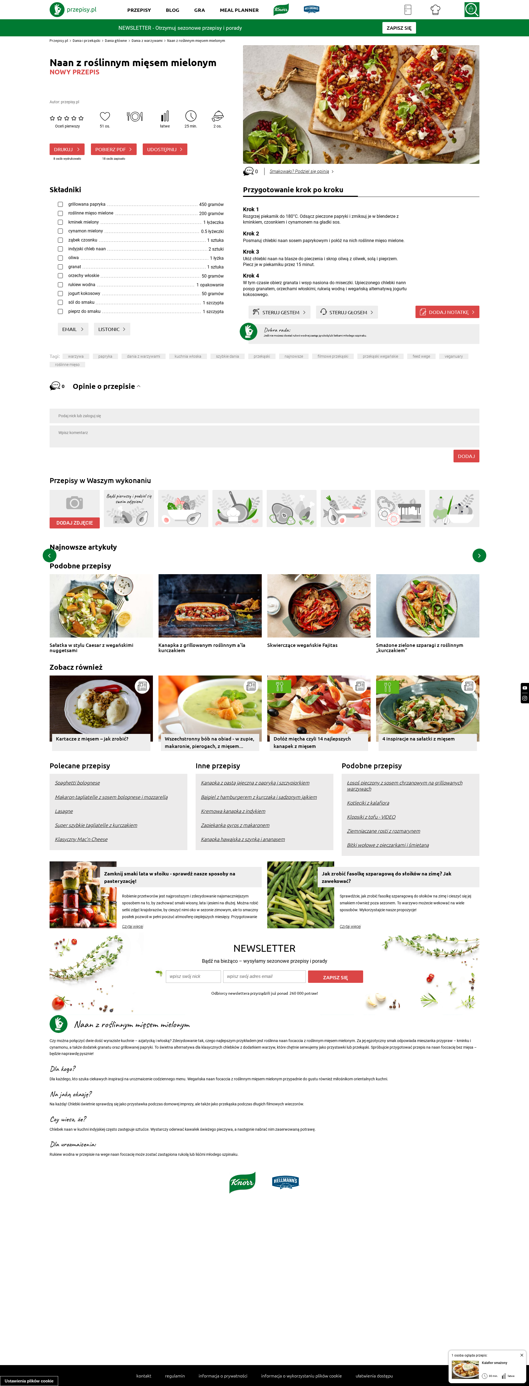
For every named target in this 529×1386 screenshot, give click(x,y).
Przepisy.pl (59, 40)
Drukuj (64, 149)
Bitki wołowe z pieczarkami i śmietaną (388, 845)
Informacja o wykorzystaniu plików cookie (301, 1375)
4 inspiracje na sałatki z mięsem (418, 738)
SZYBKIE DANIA (227, 356)
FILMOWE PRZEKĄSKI (333, 356)
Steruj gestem (281, 312)
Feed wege (421, 356)
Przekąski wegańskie (380, 356)
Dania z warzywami (147, 40)
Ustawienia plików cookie (29, 1381)
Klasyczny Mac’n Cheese (81, 839)
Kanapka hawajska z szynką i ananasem (243, 839)
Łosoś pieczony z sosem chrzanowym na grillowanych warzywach (404, 785)
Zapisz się (335, 977)
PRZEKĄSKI (262, 356)
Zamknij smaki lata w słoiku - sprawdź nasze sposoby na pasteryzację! (169, 877)
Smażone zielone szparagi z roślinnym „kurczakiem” (419, 647)
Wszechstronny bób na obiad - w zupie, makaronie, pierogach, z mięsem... (209, 742)
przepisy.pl (70, 102)
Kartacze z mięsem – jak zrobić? (92, 738)
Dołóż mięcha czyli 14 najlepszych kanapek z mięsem (312, 742)
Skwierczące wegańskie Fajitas (302, 645)
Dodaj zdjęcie (74, 523)
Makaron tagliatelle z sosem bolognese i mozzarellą (111, 797)
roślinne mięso (67, 364)
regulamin (175, 1375)
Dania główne (116, 40)
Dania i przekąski (86, 40)
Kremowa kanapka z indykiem (233, 811)
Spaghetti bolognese (77, 782)
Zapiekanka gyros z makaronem (235, 825)
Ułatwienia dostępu (374, 1375)
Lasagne (64, 811)
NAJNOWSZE (294, 356)
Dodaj (466, 456)
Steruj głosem (348, 312)
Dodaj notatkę (449, 312)
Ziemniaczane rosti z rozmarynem (383, 831)
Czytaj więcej (132, 926)
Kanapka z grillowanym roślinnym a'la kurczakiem (201, 647)
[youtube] (525, 688)
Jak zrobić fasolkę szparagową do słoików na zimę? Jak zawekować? (386, 877)
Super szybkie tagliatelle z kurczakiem (96, 825)
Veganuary (454, 356)
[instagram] (525, 698)
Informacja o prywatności (223, 1375)
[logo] (73, 9)
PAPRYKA (105, 356)
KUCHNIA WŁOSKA (188, 356)
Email (70, 329)
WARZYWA (76, 356)
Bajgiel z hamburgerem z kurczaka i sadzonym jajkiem (259, 797)
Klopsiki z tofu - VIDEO (371, 817)
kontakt (143, 1375)
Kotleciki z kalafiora (368, 802)
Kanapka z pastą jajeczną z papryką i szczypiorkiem (255, 782)
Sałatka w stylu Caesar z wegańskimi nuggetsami (91, 647)
